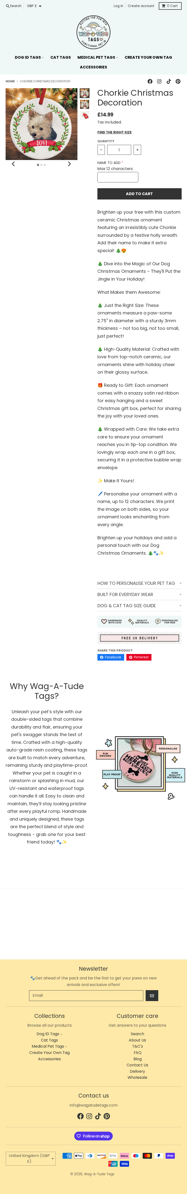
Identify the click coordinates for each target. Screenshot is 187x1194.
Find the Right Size (114, 132)
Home (10, 81)
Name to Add (109, 163)
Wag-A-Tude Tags (99, 1174)
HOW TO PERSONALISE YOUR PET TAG (136, 583)
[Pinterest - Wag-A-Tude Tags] (177, 81)
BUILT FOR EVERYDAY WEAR (125, 594)
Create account (141, 6)
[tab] (38, 165)
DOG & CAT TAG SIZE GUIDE (126, 606)
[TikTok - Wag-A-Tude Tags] (168, 81)
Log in (118, 6)
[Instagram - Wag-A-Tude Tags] (159, 81)
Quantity (105, 141)
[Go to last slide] (14, 164)
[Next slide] (69, 164)
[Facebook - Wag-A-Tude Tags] (150, 81)
